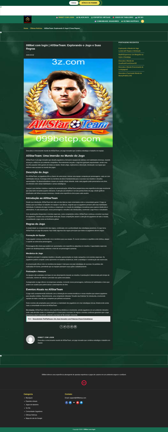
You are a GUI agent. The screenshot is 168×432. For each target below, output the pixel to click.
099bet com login (66, 17)
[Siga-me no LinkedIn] (81, 402)
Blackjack (84, 17)
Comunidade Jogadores (108, 21)
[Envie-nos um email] (73, 402)
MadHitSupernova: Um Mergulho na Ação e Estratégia (131, 56)
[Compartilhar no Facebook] (61, 326)
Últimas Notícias (131, 21)
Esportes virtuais (101, 17)
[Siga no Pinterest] (77, 402)
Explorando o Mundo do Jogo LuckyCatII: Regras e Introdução (130, 50)
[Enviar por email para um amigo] (68, 326)
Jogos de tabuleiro (124, 17)
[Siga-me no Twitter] (70, 402)
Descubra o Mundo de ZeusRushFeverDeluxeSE (128, 62)
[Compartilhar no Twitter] (64, 326)
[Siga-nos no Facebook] (66, 402)
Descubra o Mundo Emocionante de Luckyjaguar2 (131, 68)
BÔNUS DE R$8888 (89, 3)
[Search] (142, 21)
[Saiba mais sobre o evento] (84, 10)
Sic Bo (140, 17)
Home (26, 28)
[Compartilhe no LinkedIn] (75, 326)
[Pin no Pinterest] (71, 326)
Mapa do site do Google (34, 418)
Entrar (74, 3)
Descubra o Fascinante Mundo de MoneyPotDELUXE (130, 74)
